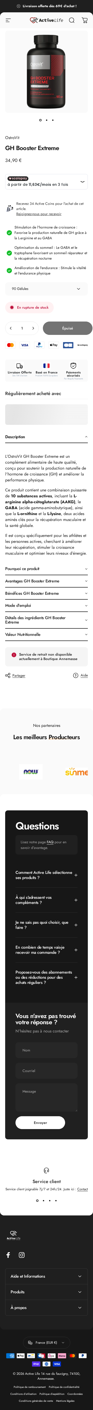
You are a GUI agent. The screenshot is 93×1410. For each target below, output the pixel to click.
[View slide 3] (50, 1201)
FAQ (50, 842)
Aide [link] (84, 675)
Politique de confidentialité (64, 1387)
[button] (46, 437)
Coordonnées (75, 1394)
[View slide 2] (43, 1201)
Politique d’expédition (52, 1394)
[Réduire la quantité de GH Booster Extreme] (10, 328)
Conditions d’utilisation (23, 1394)
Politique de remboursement (30, 1387)
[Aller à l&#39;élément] (40, 120)
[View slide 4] (56, 1201)
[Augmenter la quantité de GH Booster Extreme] (33, 328)
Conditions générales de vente (36, 1401)
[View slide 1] (37, 1201)
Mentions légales (65, 1401)
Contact (82, 1189)
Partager (18, 675)
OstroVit (12, 138)
